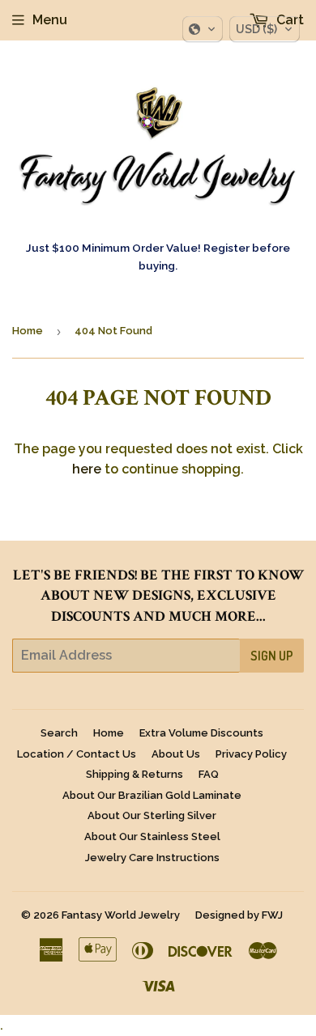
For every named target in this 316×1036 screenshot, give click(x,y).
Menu (49, 20)
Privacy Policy (251, 754)
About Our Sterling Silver (152, 815)
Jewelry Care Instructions (152, 857)
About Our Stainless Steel (152, 836)
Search (59, 733)
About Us (176, 754)
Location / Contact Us (76, 754)
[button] (202, 29)
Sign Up (271, 656)
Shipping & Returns (134, 774)
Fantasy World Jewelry (121, 915)
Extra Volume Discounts (201, 733)
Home (27, 331)
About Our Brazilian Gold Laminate (151, 795)
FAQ (209, 774)
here (86, 469)
